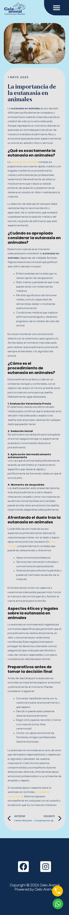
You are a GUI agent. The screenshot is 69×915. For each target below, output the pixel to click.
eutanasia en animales (24, 162)
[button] (56, 7)
